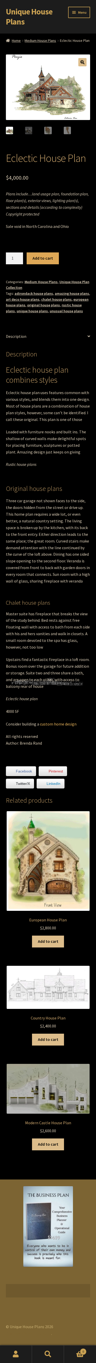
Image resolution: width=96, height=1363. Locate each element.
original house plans (43, 305)
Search (48, 1354)
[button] (82, 62)
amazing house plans (72, 293)
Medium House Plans (40, 40)
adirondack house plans (34, 293)
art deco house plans (22, 299)
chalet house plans (56, 299)
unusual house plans (66, 311)
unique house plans (32, 311)
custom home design (58, 724)
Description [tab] (16, 336)
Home (16, 40)
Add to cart (43, 258)
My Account (16, 1354)
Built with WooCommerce (28, 1333)
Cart (74, 1349)
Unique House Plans (29, 16)
